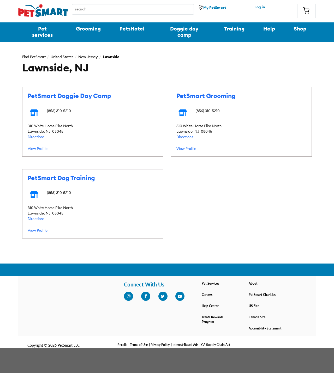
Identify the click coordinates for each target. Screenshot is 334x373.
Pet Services (210, 283)
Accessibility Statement (265, 328)
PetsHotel (132, 29)
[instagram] (128, 296)
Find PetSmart (34, 57)
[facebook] (145, 296)
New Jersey (88, 57)
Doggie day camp (184, 32)
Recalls (122, 345)
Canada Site (257, 317)
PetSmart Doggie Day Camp (69, 96)
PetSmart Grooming (206, 96)
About (253, 283)
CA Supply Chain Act (215, 345)
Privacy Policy (160, 345)
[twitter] (162, 296)
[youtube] (179, 296)
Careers (207, 294)
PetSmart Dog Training (61, 178)
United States (62, 57)
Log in (259, 7)
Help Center (210, 306)
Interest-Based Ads (185, 345)
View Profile (37, 149)
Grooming (88, 29)
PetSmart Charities (262, 294)
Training (234, 29)
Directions (36, 137)
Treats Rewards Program (212, 319)
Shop (300, 29)
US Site (254, 306)
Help (269, 29)
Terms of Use (139, 345)
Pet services (42, 32)
